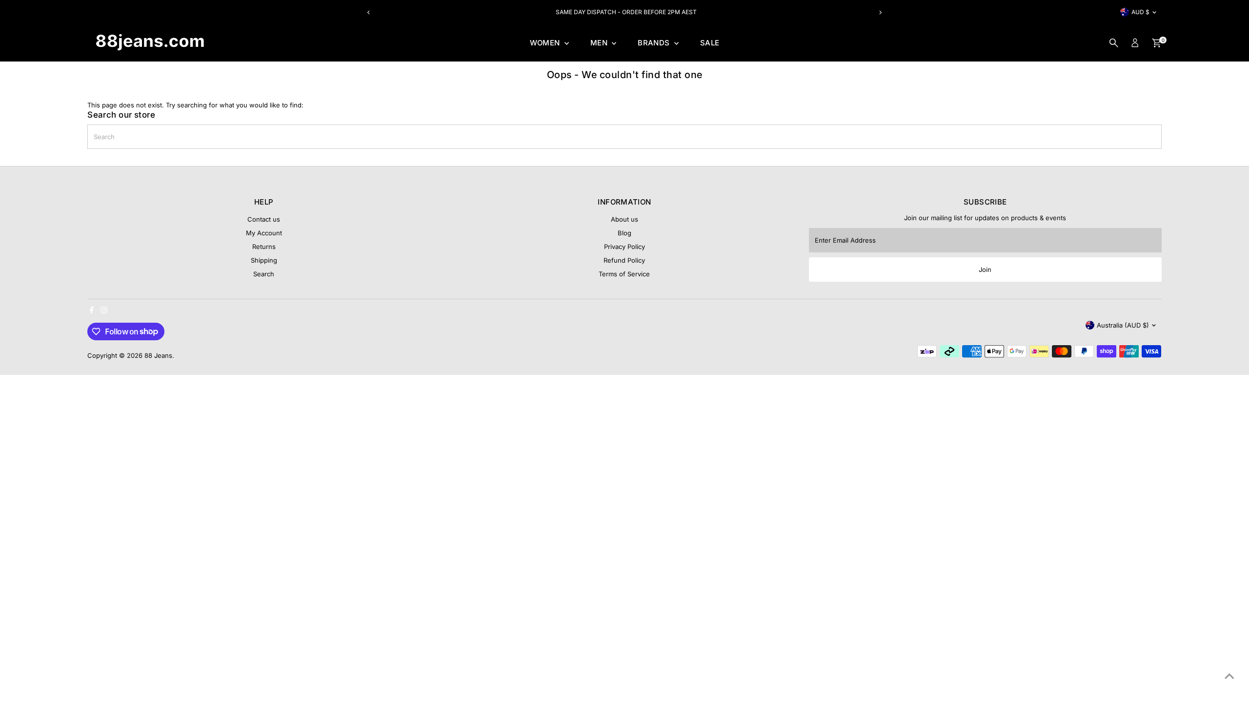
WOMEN (546, 42)
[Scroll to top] (1229, 676)
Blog (624, 233)
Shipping (264, 260)
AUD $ (1140, 12)
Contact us (263, 219)
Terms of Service (624, 274)
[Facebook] (91, 311)
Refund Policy (624, 260)
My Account (264, 233)
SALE (710, 42)
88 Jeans (158, 355)
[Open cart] (1156, 43)
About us (624, 219)
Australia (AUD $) (1123, 325)
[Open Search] (1113, 43)
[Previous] (369, 12)
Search (263, 274)
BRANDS (655, 42)
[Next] (880, 12)
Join (985, 269)
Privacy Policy (624, 246)
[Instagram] (104, 311)
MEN (600, 42)
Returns (264, 246)
